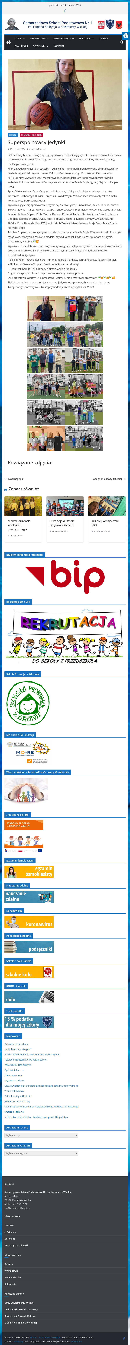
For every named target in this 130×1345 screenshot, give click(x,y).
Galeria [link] (103, 38)
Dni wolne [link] (9, 1238)
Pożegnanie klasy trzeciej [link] (107, 479)
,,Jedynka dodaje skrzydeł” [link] (17, 1049)
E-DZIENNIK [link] (39, 46)
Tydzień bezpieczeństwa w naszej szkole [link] (25, 1059)
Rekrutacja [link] (10, 1284)
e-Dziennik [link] (10, 1232)
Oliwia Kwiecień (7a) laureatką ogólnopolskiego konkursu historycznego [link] (41, 1085)
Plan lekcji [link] (21, 46)
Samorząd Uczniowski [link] (16, 1245)
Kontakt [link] (59, 46)
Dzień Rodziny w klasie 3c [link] (17, 1096)
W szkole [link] (84, 38)
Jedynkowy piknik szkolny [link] (17, 1101)
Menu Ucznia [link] (37, 38)
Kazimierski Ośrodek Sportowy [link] (21, 1309)
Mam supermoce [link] (13, 1075)
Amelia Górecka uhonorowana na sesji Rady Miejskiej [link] (31, 1054)
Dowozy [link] (8, 1264)
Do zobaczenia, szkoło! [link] (16, 1043)
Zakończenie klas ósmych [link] (17, 1064)
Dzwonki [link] (9, 1225)
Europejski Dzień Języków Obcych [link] (62, 523)
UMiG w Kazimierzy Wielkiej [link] (19, 1302)
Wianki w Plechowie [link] (14, 1090)
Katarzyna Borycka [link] (37, 149)
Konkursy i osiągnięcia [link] (31, 135)
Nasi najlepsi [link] (15, 479)
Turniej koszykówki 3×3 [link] (105, 523)
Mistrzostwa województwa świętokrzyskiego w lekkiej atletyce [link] (36, 1117)
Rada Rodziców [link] (12, 1277)
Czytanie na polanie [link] (14, 1080)
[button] (23, 38)
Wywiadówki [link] (11, 1270)
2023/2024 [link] (13, 135)
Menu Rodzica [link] (62, 38)
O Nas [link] (18, 38)
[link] (126, 36)
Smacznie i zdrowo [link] (14, 1111)
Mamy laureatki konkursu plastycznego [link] (19, 525)
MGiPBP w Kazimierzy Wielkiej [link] (20, 1322)
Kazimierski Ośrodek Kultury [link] (19, 1315)
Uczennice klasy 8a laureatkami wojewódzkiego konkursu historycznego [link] (41, 1106)
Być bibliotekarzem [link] (14, 1070)
